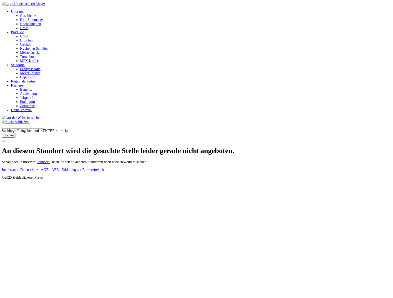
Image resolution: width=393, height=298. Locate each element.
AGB (45, 170)
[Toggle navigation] (3, 140)
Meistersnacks (30, 52)
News (24, 28)
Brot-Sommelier (31, 20)
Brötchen (26, 40)
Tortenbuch (28, 57)
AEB (55, 170)
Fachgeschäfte (30, 69)
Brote (24, 36)
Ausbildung (28, 93)
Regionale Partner (24, 81)
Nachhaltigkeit (30, 24)
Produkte (17, 32)
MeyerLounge (30, 73)
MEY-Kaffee (29, 61)
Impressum (10, 170)
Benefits (26, 89)
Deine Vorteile (21, 110)
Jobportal (26, 98)
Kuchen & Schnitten (34, 48)
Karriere (17, 85)
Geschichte (28, 16)
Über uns (17, 11)
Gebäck (25, 44)
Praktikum (27, 102)
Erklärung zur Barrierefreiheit (83, 170)
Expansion (27, 77)
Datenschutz (29, 170)
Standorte (18, 65)
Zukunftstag (28, 106)
